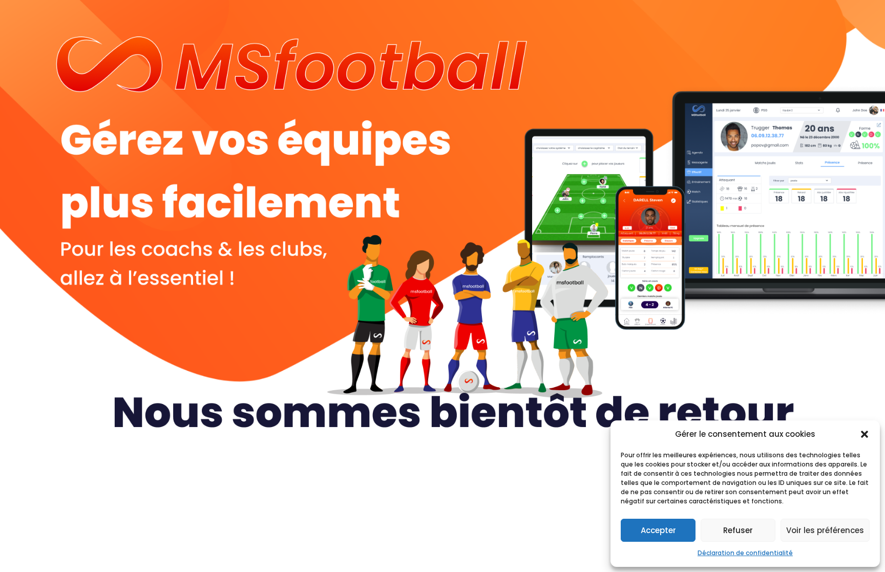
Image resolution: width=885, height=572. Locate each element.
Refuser (738, 530)
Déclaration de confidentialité (745, 552)
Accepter (658, 530)
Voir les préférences (825, 530)
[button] (864, 434)
